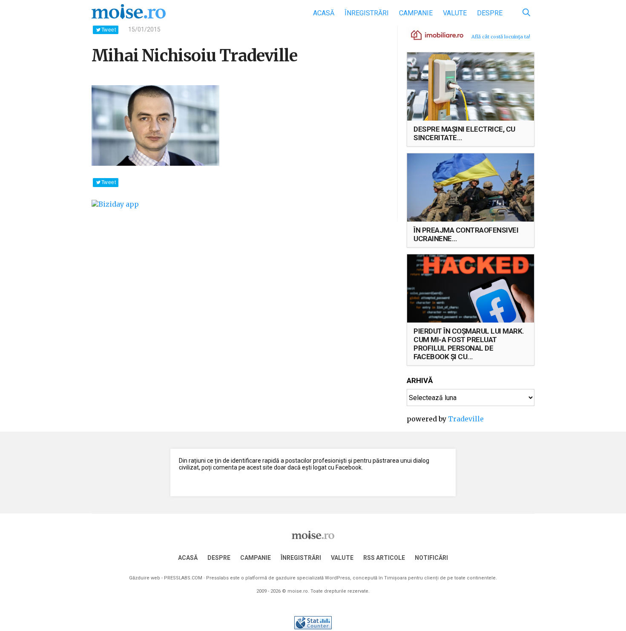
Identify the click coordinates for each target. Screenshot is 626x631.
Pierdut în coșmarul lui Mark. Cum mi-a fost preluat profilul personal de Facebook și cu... (469, 344)
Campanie (416, 13)
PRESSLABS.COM (183, 578)
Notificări (431, 557)
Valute (455, 13)
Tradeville (466, 419)
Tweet (108, 30)
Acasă (323, 13)
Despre (490, 13)
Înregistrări (367, 13)
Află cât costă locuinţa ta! (500, 37)
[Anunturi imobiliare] (432, 34)
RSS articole (384, 557)
